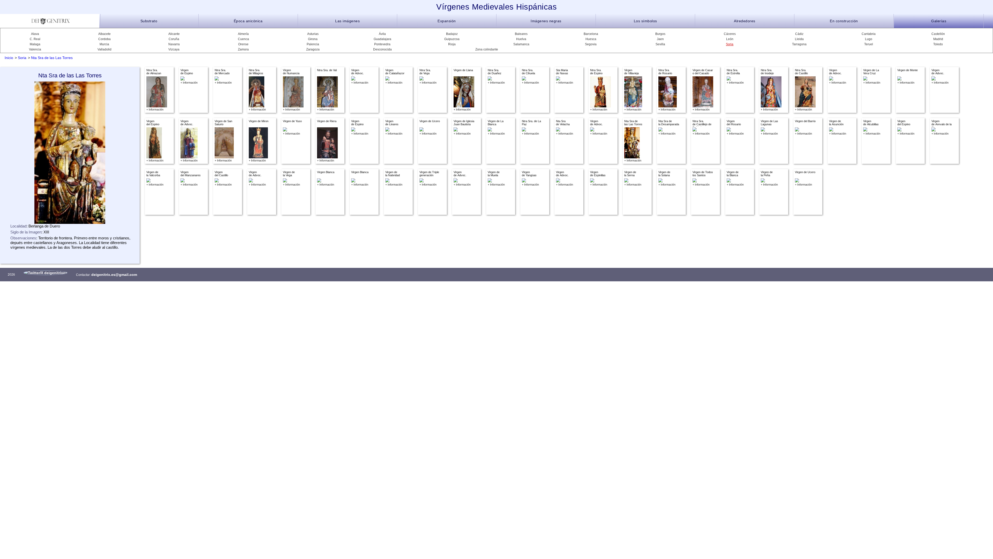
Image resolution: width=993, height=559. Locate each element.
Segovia (591, 44)
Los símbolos (645, 21)
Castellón (938, 34)
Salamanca (521, 44)
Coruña (174, 39)
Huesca (590, 39)
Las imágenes (347, 21)
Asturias (313, 34)
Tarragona (799, 44)
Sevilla (660, 44)
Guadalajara (382, 39)
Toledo (938, 44)
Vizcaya (173, 49)
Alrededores (744, 21)
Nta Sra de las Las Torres (52, 58)
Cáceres (730, 34)
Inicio (9, 58)
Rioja (452, 44)
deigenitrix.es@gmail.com (114, 275)
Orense (243, 44)
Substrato (148, 21)
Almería (243, 34)
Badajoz (452, 34)
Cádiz (799, 34)
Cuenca (243, 39)
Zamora (243, 49)
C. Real (35, 39)
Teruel (868, 44)
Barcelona (591, 34)
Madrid (938, 39)
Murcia (104, 44)
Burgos (660, 34)
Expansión (447, 21)
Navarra (174, 44)
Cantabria (869, 34)
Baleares (521, 34)
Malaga (35, 44)
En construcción (844, 21)
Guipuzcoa (452, 39)
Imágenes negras (546, 21)
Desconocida (382, 49)
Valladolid (104, 49)
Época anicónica (248, 21)
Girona (313, 39)
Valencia (35, 49)
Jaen (660, 39)
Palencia (313, 44)
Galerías (938, 21)
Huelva (521, 39)
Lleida (799, 39)
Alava (35, 34)
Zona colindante (486, 49)
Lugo (868, 39)
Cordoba (104, 39)
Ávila (382, 34)
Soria (729, 44)
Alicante (174, 34)
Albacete (104, 34)
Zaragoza (313, 49)
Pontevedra (382, 44)
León (729, 39)
